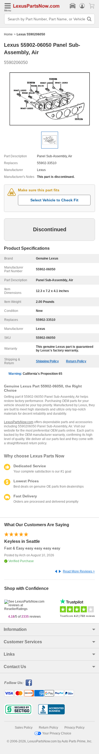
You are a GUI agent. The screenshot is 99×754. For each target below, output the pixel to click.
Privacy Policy (74, 727)
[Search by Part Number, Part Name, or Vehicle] (89, 19)
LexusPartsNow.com (18, 422)
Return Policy (76, 361)
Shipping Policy (47, 361)
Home (8, 34)
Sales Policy (23, 727)
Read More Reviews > (79, 571)
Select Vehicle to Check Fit (54, 200)
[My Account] (82, 6)
